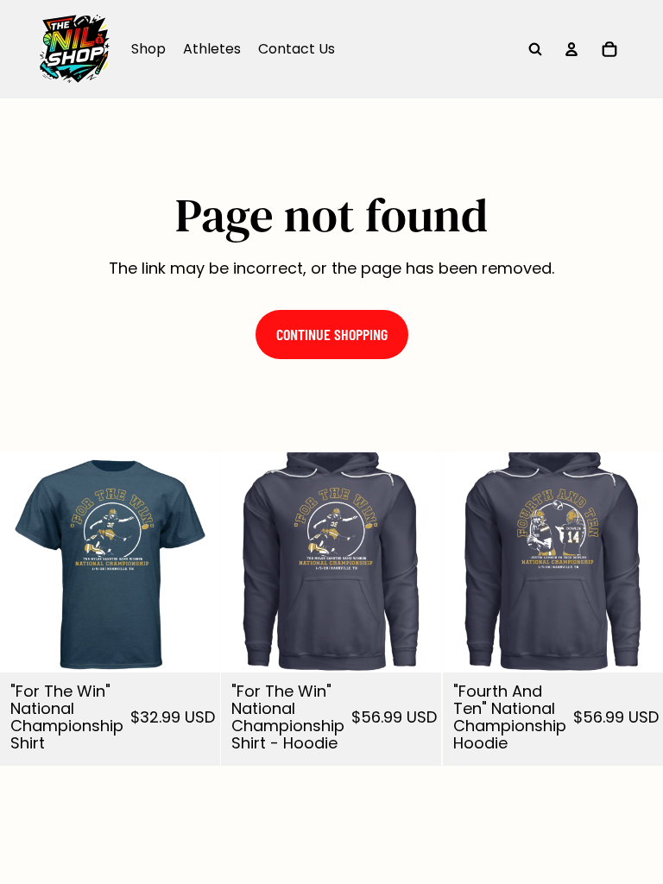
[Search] (535, 49)
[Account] (571, 49)
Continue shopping (332, 334)
